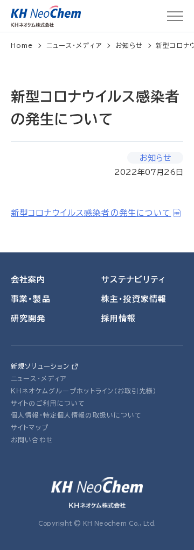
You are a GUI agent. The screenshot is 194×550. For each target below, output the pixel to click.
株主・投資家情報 (134, 299)
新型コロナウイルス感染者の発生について (91, 213)
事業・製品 (31, 299)
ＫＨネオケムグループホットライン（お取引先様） (84, 390)
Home (22, 45)
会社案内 (28, 280)
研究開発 (28, 318)
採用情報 (118, 318)
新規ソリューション (40, 366)
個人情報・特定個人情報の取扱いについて (76, 415)
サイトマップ (29, 427)
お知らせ (129, 45)
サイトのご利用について (48, 403)
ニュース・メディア (74, 45)
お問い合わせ (32, 439)
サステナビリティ (133, 280)
